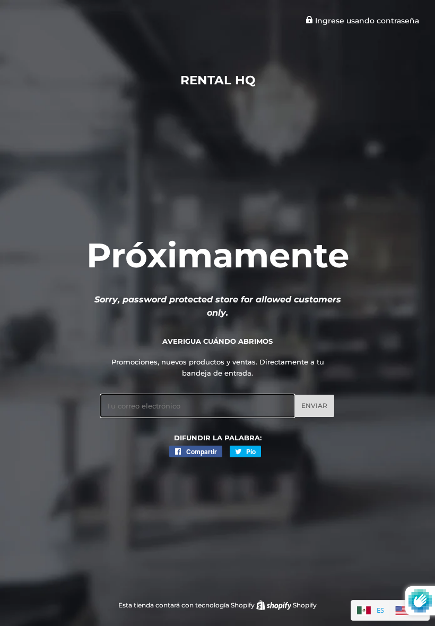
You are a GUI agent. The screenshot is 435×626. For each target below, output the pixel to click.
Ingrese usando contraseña (366, 20)
